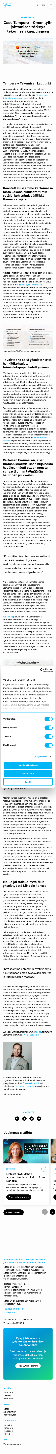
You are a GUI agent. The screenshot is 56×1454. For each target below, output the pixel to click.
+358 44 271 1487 (24, 1086)
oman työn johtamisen (31, 284)
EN (43, 5)
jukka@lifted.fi (31, 1083)
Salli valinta (28, 773)
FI (38, 5)
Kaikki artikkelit (13, 1212)
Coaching (8, 616)
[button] (52, 1212)
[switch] (49, 727)
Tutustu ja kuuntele (19, 1197)
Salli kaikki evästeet (28, 765)
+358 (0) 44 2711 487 (13, 1309)
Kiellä (28, 782)
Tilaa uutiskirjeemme (28, 1365)
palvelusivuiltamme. (31, 1034)
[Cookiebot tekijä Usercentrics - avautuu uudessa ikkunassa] (40, 670)
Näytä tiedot (41, 756)
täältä (38, 1031)
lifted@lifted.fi (10, 1312)
